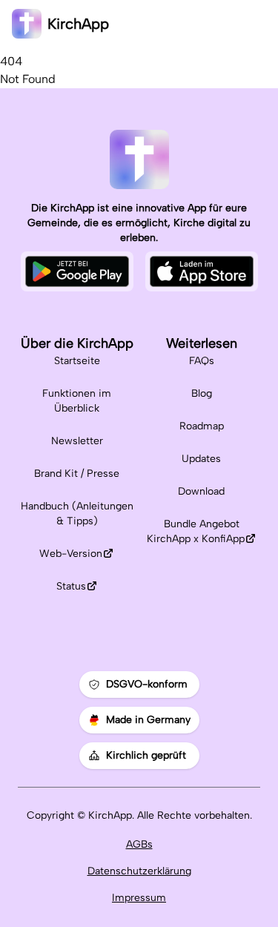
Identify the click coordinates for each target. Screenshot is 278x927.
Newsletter (77, 441)
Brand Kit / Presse (76, 473)
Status (71, 586)
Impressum (139, 897)
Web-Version (70, 553)
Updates (201, 458)
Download (201, 491)
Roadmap (201, 426)
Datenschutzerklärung (139, 871)
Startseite (77, 360)
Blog (201, 393)
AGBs (139, 844)
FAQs (201, 360)
